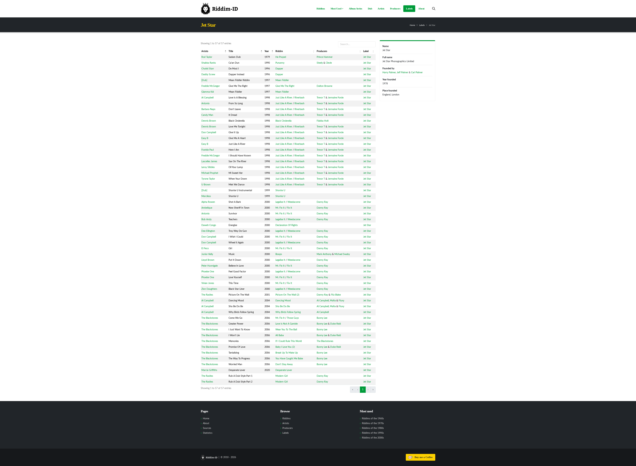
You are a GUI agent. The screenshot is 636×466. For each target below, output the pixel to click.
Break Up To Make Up (286, 353)
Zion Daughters (209, 289)
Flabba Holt (323, 121)
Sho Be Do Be (282, 306)
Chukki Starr (207, 69)
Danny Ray (322, 202)
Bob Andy (206, 219)
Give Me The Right (284, 86)
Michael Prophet (209, 173)
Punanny (279, 63)
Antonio (205, 103)
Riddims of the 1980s (373, 428)
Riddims (321, 8)
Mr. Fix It (280, 208)
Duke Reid (335, 324)
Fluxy (341, 301)
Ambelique (206, 208)
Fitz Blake (336, 295)
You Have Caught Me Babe (289, 358)
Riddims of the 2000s (373, 438)
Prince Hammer (325, 57)
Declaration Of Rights (286, 225)
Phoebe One (207, 272)
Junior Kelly (207, 254)
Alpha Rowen (208, 202)
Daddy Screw (208, 74)
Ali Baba (279, 335)
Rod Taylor (206, 57)
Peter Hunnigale (209, 266)
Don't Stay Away (284, 364)
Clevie (329, 63)
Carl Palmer (417, 72)
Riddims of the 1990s (373, 433)
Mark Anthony (324, 254)
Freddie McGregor (210, 86)
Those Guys (293, 318)
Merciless (206, 196)
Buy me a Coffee (423, 457)
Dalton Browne (324, 86)
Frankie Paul (207, 150)
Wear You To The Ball (286, 330)
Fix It (289, 208)
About (421, 8)
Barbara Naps (208, 109)
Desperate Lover (283, 370)
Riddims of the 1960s (373, 418)
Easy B (204, 138)
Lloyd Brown (207, 260)
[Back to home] (219, 9)
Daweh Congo (208, 225)
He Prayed (280, 57)
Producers (395, 8)
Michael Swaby (342, 254)
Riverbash (299, 98)
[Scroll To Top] (630, 462)
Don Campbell (208, 132)
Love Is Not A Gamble (286, 324)
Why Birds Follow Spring (288, 312)
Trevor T (321, 98)
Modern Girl (281, 376)
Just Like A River (283, 98)
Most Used (336, 8)
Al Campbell (207, 98)
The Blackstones (209, 318)
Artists (381, 8)
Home (412, 25)
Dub (370, 8)
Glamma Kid (207, 92)
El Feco (205, 248)
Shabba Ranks (208, 63)
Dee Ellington (208, 231)
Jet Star (367, 57)
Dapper (279, 69)
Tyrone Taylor (208, 179)
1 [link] (363, 389)
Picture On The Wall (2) (287, 295)
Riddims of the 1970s (373, 423)
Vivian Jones (207, 283)
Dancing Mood (283, 301)
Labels (409, 8)
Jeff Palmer (402, 72)
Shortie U (280, 190)
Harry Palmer (389, 72)
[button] (226, 51)
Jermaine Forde (336, 98)
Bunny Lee (322, 318)
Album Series (355, 8)
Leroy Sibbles (208, 167)
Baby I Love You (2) (285, 347)
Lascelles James (209, 161)
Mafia (333, 301)
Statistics (207, 433)
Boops (278, 254)
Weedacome (294, 202)
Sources (207, 428)
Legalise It (280, 202)
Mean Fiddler (282, 80)
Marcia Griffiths (209, 370)
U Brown (206, 185)
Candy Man (207, 115)
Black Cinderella (283, 121)
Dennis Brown (208, 121)
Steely (320, 63)
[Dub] (204, 80)
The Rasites (207, 295)
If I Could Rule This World (288, 341)
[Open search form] (433, 8)
